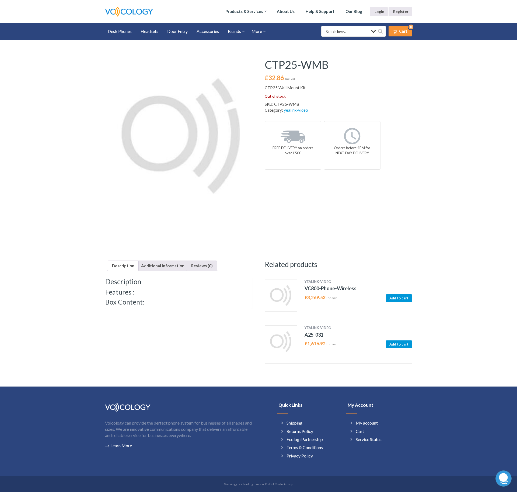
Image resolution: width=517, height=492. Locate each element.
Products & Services (244, 11)
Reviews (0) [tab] (202, 265)
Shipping (294, 422)
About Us (286, 11)
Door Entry (177, 31)
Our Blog (353, 11)
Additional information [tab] (162, 265)
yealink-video (296, 110)
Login (379, 11)
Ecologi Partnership (305, 439)
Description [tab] (123, 265)
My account (367, 422)
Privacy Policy (300, 455)
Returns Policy (300, 431)
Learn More (121, 445)
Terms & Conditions (305, 447)
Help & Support (320, 11)
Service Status (369, 439)
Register (400, 11)
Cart (360, 431)
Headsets (149, 31)
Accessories (208, 31)
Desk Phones (120, 31)
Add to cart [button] (398, 298)
